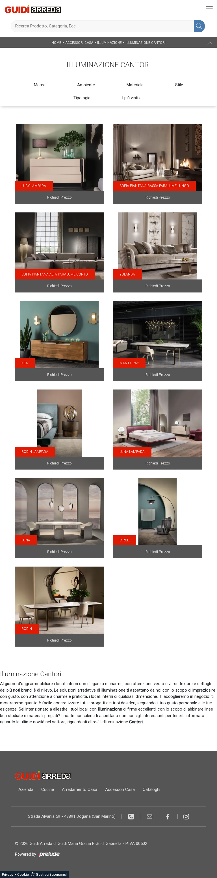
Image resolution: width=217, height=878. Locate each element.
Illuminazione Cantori (146, 43)
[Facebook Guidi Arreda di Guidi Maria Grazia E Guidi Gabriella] (168, 816)
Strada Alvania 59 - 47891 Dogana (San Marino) (72, 816)
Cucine (47, 789)
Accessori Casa (79, 43)
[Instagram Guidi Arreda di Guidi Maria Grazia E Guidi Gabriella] (186, 816)
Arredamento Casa (79, 789)
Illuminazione (109, 43)
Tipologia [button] (81, 97)
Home (56, 43)
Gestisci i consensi (51, 874)
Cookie (23, 874)
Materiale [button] (135, 84)
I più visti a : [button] (133, 97)
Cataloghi (151, 789)
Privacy (7, 874)
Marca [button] (39, 84)
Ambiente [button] (86, 84)
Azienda (25, 789)
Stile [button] (179, 84)
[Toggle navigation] (209, 8)
